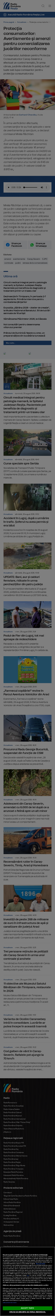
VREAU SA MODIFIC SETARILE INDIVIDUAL (27, 1312)
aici (28, 1275)
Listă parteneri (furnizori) (9, 1302)
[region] (27, 1281)
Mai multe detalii (40, 1263)
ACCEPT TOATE (27, 1308)
